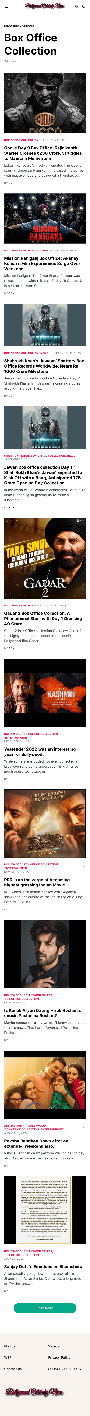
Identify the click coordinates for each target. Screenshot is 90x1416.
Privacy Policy (59, 1357)
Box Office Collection (21, 140)
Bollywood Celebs (38, 995)
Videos (53, 1346)
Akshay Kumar (15, 1125)
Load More (45, 1308)
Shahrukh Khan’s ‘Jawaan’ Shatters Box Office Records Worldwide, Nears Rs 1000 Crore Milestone (44, 366)
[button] (6, 6)
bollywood (13, 733)
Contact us (13, 1369)
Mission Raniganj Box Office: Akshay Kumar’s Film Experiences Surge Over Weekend (42, 263)
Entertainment (16, 737)
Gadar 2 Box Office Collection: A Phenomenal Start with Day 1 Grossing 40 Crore (43, 618)
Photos (9, 1346)
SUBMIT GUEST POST (65, 1369)
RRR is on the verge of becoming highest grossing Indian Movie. (37, 882)
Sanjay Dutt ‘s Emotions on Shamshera (43, 1266)
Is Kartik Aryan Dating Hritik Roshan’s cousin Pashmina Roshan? (42, 1013)
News (44, 250)
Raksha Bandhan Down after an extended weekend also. (36, 1143)
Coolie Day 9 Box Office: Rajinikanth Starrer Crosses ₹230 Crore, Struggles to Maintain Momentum (43, 153)
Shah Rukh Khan (16, 455)
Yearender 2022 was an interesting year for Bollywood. (40, 752)
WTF (7, 1357)
